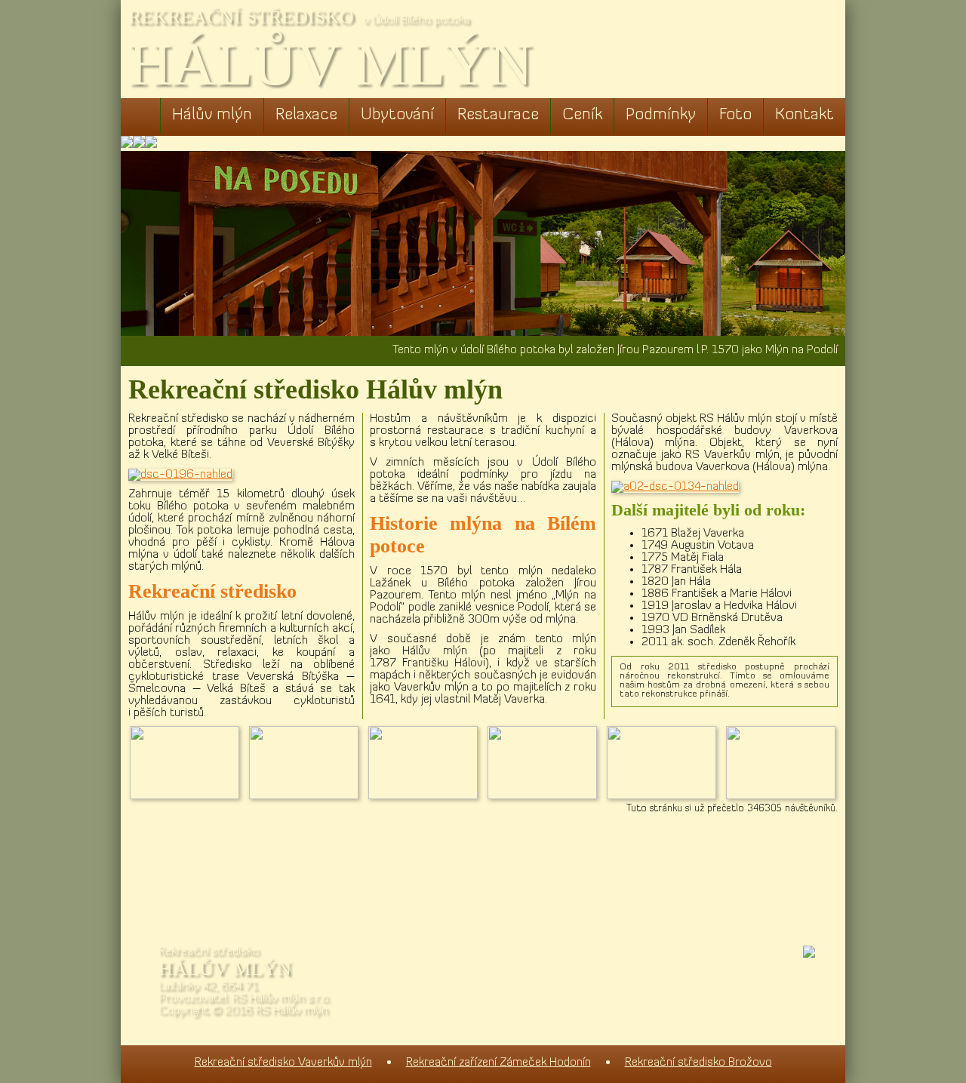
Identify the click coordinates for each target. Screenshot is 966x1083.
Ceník (582, 115)
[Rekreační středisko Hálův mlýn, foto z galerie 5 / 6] (665, 796)
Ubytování (397, 115)
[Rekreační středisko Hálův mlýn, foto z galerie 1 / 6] (189, 796)
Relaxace (306, 115)
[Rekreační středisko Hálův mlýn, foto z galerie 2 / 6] (308, 796)
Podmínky (661, 115)
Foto (735, 115)
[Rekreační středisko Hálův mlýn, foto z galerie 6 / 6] (785, 796)
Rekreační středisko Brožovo (698, 1063)
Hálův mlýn (212, 115)
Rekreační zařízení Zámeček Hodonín (498, 1063)
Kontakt (804, 115)
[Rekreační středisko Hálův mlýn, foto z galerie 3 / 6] (427, 796)
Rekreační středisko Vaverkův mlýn (283, 1063)
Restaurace (498, 115)
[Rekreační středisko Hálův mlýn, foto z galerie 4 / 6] (546, 796)
